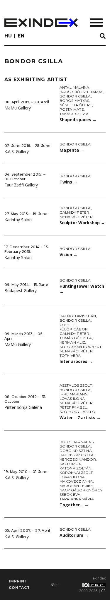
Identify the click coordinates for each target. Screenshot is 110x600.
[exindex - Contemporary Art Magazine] (41, 22)
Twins (68, 182)
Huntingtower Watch (82, 288)
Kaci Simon (71, 464)
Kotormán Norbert (81, 346)
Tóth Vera (70, 355)
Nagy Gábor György (81, 490)
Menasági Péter (76, 217)
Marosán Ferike (76, 486)
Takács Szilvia (74, 114)
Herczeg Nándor (78, 459)
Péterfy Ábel (73, 407)
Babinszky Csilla (77, 455)
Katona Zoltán (76, 468)
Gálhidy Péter (74, 212)
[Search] (103, 36)
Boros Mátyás (74, 100)
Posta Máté (72, 109)
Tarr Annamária (77, 499)
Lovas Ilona (72, 398)
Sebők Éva (70, 494)
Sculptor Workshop (82, 222)
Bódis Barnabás (77, 442)
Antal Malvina (74, 87)
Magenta (72, 150)
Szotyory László (78, 411)
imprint (18, 581)
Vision (68, 254)
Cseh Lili (68, 325)
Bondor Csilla (75, 96)
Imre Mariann (74, 394)
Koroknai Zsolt (76, 472)
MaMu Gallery (17, 108)
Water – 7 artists (80, 417)
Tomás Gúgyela (76, 338)
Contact (19, 587)
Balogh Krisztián (78, 316)
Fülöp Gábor (74, 329)
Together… (74, 505)
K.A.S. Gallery (16, 151)
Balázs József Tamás (82, 92)
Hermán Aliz (72, 342)
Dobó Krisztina (76, 450)
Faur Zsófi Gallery (21, 185)
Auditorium (74, 535)
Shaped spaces (78, 119)
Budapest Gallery (20, 290)
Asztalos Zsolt (76, 385)
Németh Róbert (76, 105)
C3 (103, 590)
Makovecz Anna (76, 481)
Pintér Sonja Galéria (23, 407)
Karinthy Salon (18, 219)
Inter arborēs (76, 361)
